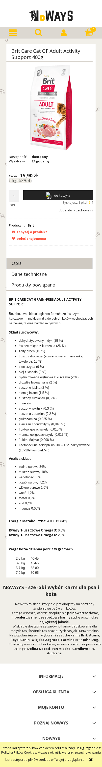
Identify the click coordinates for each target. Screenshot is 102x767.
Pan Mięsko (61, 648)
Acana (94, 635)
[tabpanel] (51, 436)
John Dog (90, 639)
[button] (13, 33)
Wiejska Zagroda (45, 639)
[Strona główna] (51, 14)
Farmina (68, 639)
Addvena (54, 653)
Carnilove (80, 648)
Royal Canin (20, 639)
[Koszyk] (89, 32)
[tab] (49, 263)
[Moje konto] (63, 33)
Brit (31, 225)
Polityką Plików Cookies (18, 752)
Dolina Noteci (38, 648)
